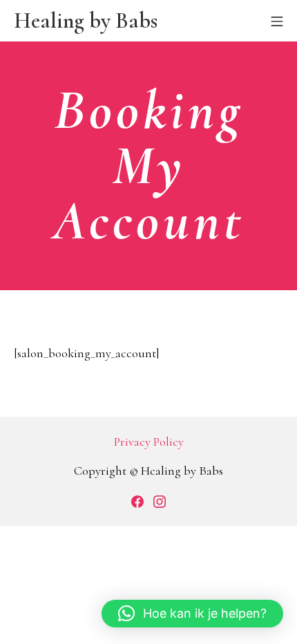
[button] (192, 613)
